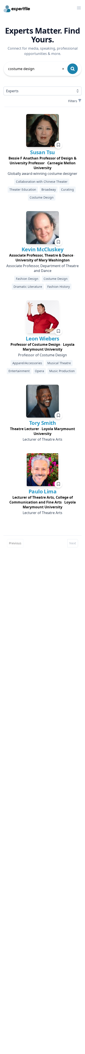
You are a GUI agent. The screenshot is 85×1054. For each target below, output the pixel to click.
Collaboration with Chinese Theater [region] (42, 181)
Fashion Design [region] (27, 279)
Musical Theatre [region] (59, 363)
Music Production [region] (62, 371)
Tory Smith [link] (42, 422)
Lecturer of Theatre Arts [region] (42, 439)
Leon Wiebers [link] (42, 338)
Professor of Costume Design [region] (42, 355)
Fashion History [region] (58, 286)
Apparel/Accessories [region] (27, 363)
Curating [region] (67, 189)
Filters (72, 101)
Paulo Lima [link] (42, 491)
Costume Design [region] (42, 197)
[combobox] (36, 68)
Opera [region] (39, 371)
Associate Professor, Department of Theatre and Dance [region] (42, 268)
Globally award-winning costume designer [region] (42, 173)
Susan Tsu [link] (42, 152)
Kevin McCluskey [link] (42, 249)
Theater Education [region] (22, 189)
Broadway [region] (48, 189)
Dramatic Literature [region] (28, 286)
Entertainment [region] (19, 371)
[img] (42, 130)
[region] (42, 163)
